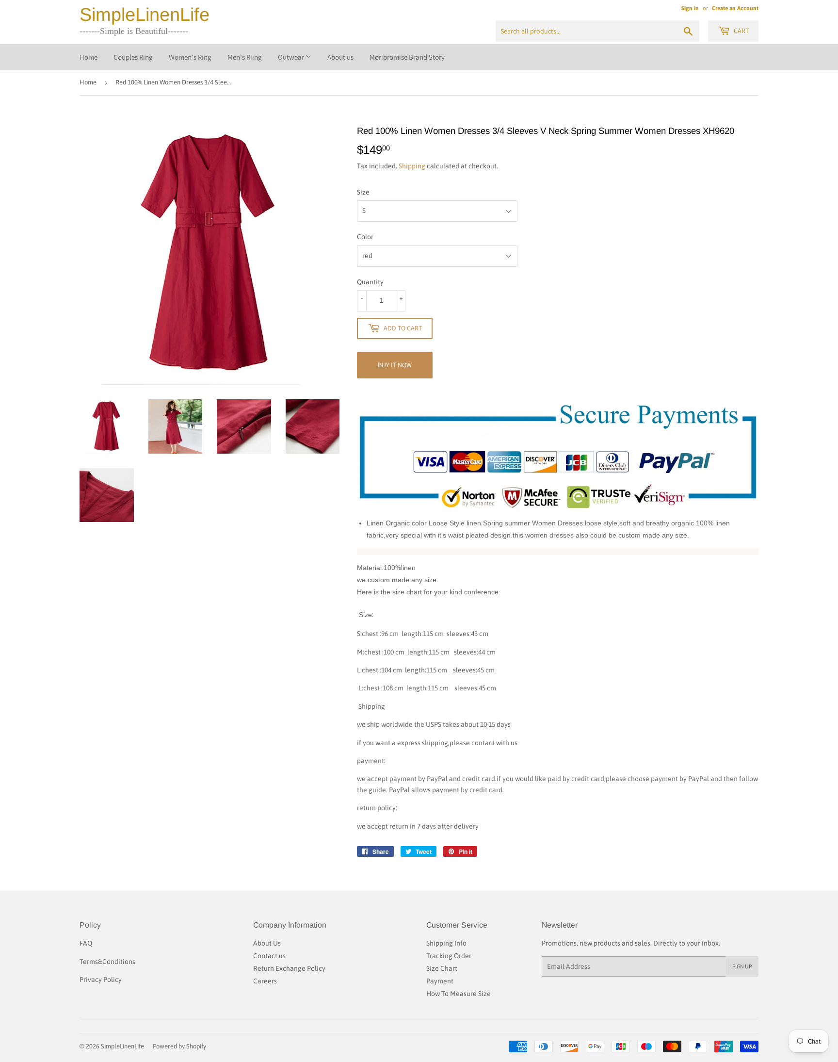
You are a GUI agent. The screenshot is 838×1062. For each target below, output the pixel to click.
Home (88, 57)
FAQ (86, 943)
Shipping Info (446, 943)
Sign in (690, 8)
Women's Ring (190, 57)
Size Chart (441, 968)
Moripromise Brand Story (407, 57)
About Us (267, 943)
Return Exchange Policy (289, 968)
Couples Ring (133, 57)
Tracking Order (448, 956)
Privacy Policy (101, 979)
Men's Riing (244, 57)
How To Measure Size (458, 993)
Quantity (370, 282)
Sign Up (742, 966)
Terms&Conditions (107, 961)
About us (340, 57)
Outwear (292, 57)
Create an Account (735, 8)
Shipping (412, 166)
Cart (740, 30)
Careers (265, 981)
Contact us (269, 956)
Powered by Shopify (179, 1046)
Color (365, 237)
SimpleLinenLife (145, 14)
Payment (439, 981)
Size (363, 192)
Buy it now (395, 364)
